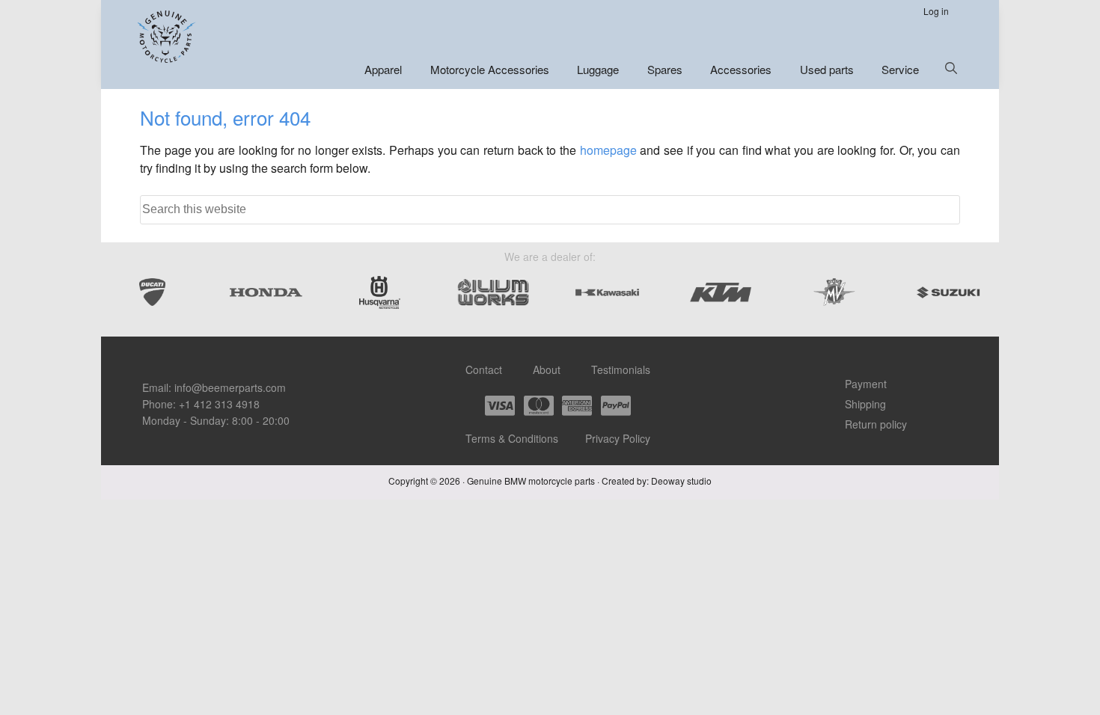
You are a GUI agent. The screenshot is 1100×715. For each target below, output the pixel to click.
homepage (608, 150)
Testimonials (620, 369)
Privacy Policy (617, 438)
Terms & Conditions (511, 438)
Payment (866, 383)
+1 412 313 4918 (219, 403)
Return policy (876, 424)
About (546, 369)
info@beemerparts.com (230, 387)
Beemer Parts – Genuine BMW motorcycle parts (168, 36)
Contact (483, 369)
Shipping (865, 403)
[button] (951, 68)
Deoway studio (681, 480)
